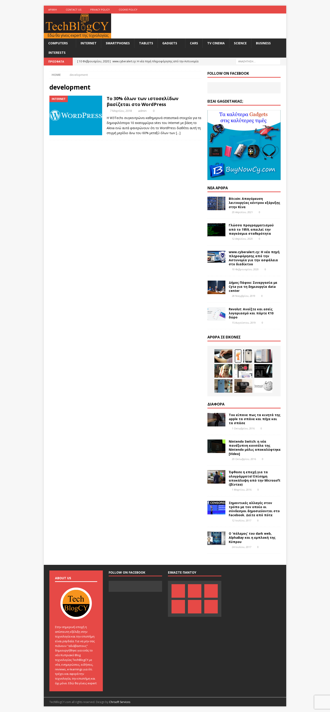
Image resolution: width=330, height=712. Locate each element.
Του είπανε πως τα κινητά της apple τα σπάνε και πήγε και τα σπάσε (254, 419)
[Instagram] (282, 10)
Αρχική (52, 9)
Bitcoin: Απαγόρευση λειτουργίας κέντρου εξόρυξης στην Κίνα (254, 202)
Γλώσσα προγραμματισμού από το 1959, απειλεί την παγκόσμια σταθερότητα (251, 229)
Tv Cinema (216, 43)
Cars (194, 43)
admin (142, 111)
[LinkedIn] (256, 10)
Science (240, 43)
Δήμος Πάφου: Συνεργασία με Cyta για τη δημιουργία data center (253, 286)
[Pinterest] (247, 10)
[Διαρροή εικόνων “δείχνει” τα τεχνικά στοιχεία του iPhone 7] (243, 356)
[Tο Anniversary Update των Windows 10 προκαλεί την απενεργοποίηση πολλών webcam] (243, 386)
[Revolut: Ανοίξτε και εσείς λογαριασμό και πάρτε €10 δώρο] (216, 314)
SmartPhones (118, 43)
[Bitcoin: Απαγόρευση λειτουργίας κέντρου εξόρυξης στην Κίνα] (216, 203)
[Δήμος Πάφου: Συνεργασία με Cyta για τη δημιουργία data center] (216, 287)
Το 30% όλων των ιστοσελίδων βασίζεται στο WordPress (142, 101)
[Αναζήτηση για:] (258, 61)
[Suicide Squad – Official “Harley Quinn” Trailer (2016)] (223, 371)
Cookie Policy (128, 9)
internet (89, 43)
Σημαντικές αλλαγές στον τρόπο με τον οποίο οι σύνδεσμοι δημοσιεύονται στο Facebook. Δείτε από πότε (254, 509)
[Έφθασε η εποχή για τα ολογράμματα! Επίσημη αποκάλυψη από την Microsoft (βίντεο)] (216, 477)
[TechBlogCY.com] (77, 36)
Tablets (146, 43)
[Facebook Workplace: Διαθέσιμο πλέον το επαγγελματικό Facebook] (243, 371)
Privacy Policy (100, 9)
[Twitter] (273, 10)
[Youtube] (265, 10)
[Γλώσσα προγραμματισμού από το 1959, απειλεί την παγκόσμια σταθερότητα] (216, 230)
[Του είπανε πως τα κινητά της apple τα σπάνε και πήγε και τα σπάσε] (216, 419)
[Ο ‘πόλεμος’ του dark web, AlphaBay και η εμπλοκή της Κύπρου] (216, 538)
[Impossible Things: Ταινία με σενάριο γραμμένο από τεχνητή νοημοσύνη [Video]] (263, 371)
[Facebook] (238, 10)
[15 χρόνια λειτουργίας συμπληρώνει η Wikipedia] (263, 386)
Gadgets (169, 43)
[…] (178, 133)
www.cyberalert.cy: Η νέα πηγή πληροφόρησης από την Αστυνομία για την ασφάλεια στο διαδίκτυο (254, 258)
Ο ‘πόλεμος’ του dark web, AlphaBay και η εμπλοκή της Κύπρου (252, 537)
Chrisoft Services (119, 702)
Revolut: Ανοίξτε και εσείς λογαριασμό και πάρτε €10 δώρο (251, 313)
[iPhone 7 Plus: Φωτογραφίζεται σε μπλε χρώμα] (223, 386)
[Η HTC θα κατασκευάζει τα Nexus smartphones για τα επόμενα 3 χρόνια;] (263, 356)
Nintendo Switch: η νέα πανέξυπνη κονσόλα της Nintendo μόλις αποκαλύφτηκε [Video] (255, 447)
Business (263, 43)
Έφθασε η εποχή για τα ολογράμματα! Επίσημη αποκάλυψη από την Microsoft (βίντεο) (254, 478)
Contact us (73, 9)
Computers (58, 43)
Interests (57, 52)
